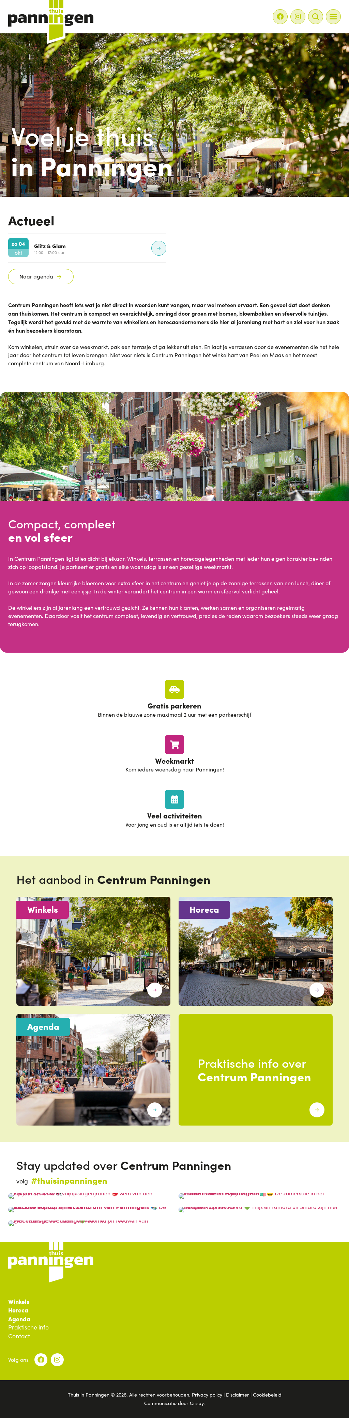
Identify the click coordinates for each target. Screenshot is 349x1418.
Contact (19, 1336)
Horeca (18, 1310)
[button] (333, 16)
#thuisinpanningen (69, 1180)
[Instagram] (297, 16)
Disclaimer (237, 1394)
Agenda (19, 1319)
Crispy (196, 1403)
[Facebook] (280, 16)
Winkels (18, 1301)
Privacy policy (207, 1394)
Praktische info (28, 1327)
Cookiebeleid (267, 1394)
